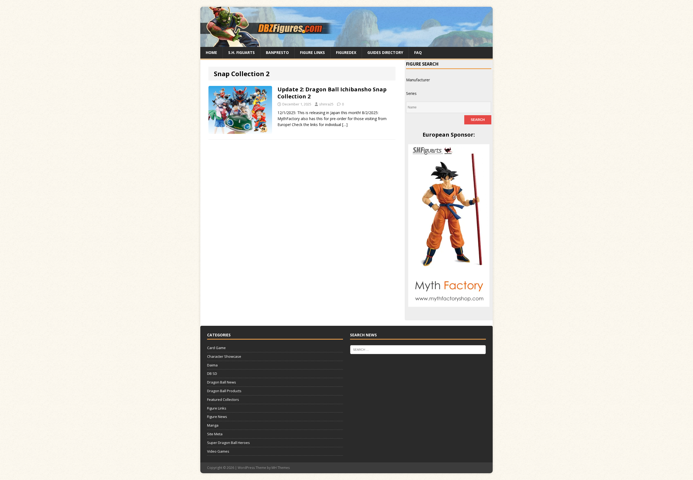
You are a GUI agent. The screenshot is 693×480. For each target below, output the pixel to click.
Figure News (217, 416)
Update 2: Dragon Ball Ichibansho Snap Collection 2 (332, 93)
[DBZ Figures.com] (346, 43)
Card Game (216, 347)
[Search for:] (418, 349)
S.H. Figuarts (241, 52)
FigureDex (346, 52)
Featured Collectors (223, 399)
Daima (212, 365)
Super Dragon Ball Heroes (228, 442)
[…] (345, 124)
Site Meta (215, 433)
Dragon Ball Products (224, 390)
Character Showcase (224, 356)
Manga (212, 425)
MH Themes (281, 467)
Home (211, 52)
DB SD (212, 373)
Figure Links (312, 52)
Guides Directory (385, 52)
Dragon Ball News (221, 382)
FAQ (418, 52)
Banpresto (277, 52)
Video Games (218, 451)
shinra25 (326, 104)
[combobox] (418, 79)
